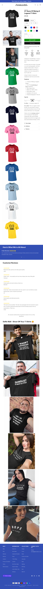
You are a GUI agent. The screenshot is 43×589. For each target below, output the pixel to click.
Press (13, 556)
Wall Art (23, 571)
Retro (23, 561)
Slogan (23, 548)
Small (26, 20)
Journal (13, 561)
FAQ (3, 551)
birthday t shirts (35, 113)
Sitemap (14, 571)
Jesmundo (9, 585)
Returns (4, 556)
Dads (23, 553)
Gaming (23, 564)
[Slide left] (19, 257)
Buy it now (32, 43)
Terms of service (35, 585)
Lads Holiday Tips (15, 569)
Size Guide (14, 551)
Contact (4, 559)
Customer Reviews (16, 553)
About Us (14, 548)
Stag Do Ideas (15, 566)
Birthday (23, 566)
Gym (23, 569)
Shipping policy (22, 586)
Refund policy (5, 566)
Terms (4, 564)
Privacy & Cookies (6, 561)
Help (4, 548)
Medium (32, 20)
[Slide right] (24, 257)
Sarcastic (23, 559)
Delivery (4, 553)
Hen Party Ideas (15, 564)
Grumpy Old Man (25, 556)
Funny (23, 551)
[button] (2, 5)
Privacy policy (29, 585)
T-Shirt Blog (14, 559)
